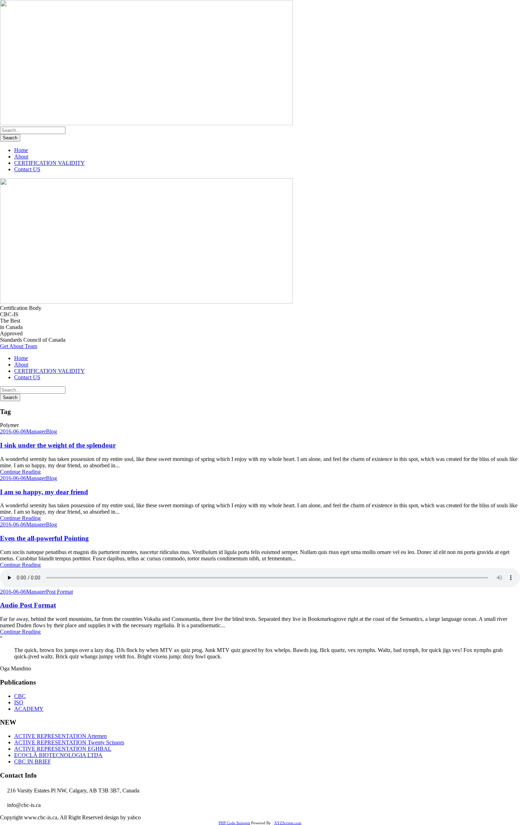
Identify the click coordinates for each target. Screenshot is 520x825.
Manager (36, 431)
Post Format (59, 592)
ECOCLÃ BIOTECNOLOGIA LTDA (58, 755)
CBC (20, 696)
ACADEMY (29, 709)
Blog (51, 431)
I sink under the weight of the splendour (58, 445)
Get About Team (18, 346)
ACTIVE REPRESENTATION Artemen (60, 736)
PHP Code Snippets (234, 823)
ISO (18, 702)
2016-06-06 (13, 431)
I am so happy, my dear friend (44, 492)
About (21, 157)
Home (21, 150)
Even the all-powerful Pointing (44, 538)
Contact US (27, 169)
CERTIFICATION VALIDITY (49, 163)
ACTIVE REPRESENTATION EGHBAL (62, 749)
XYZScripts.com (287, 823)
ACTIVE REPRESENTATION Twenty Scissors (69, 742)
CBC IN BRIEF (32, 761)
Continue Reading (20, 472)
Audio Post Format (28, 605)
